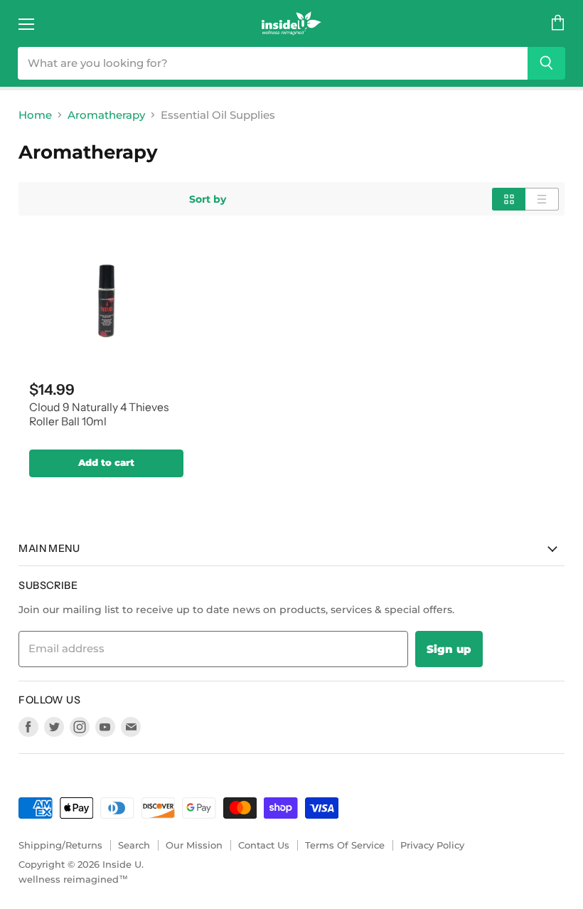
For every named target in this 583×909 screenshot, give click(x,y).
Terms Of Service (345, 845)
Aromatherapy (106, 115)
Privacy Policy (432, 845)
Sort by (207, 199)
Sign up (449, 649)
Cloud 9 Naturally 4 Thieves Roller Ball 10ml (99, 414)
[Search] (546, 63)
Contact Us (263, 845)
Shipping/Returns (60, 845)
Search (134, 845)
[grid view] (508, 199)
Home (35, 115)
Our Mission (194, 845)
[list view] (542, 199)
